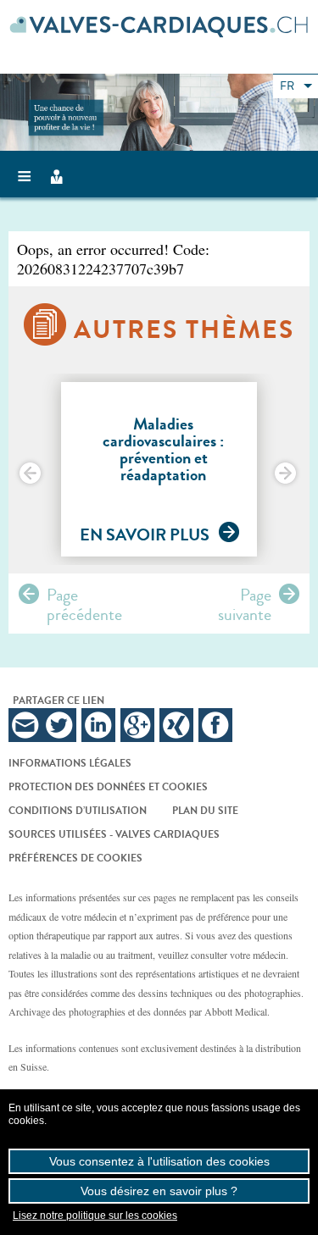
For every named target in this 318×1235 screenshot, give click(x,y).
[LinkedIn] (98, 725)
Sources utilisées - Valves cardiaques (114, 834)
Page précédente (84, 600)
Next (286, 474)
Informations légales (69, 763)
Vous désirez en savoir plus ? (159, 1191)
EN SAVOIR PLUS (144, 535)
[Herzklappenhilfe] (159, 26)
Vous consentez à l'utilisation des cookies (159, 1161)
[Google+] (137, 725)
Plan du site (205, 810)
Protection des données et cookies (108, 787)
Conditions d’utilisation (77, 810)
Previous (31, 474)
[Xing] (176, 725)
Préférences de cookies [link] (75, 858)
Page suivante (244, 600)
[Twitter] (59, 725)
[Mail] (25, 725)
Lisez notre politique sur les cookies (95, 1215)
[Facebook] (215, 725)
